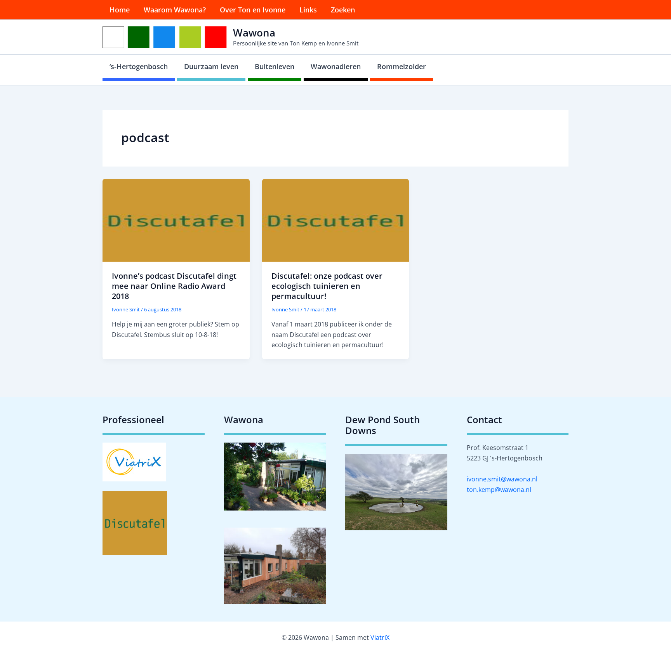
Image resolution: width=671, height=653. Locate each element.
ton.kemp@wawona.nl (499, 489)
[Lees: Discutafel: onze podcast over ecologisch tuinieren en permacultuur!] (335, 219)
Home (120, 9)
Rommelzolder (401, 66)
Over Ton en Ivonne (252, 9)
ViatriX (379, 637)
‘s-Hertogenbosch (139, 66)
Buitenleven (274, 66)
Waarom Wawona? (175, 9)
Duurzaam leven (211, 66)
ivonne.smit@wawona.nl (502, 479)
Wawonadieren (336, 66)
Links (308, 9)
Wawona (254, 33)
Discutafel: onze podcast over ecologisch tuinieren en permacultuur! (326, 286)
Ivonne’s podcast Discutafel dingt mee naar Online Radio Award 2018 (174, 286)
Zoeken (343, 9)
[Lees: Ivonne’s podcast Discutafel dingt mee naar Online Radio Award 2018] (176, 219)
